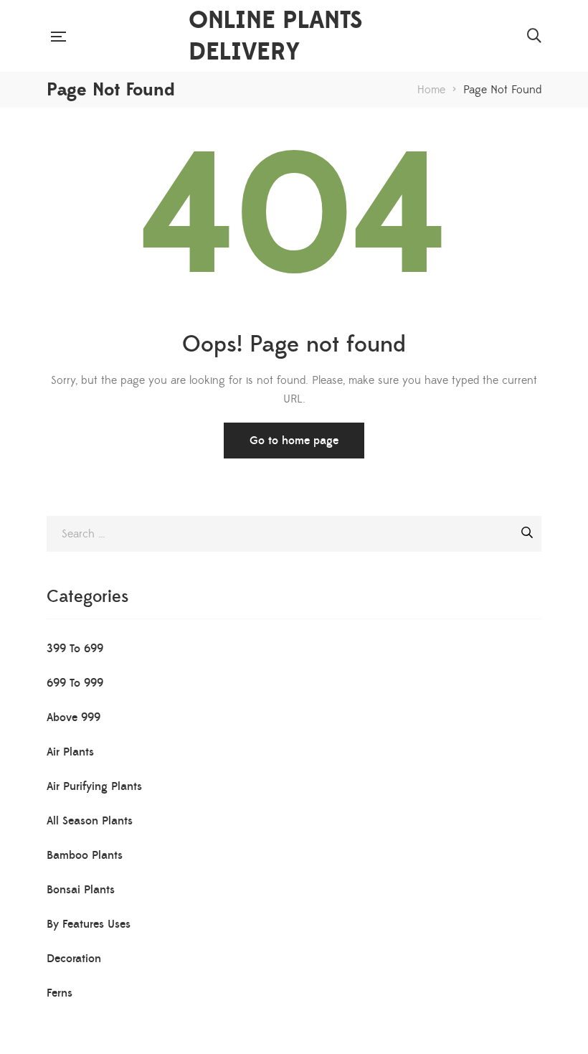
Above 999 (73, 717)
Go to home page (294, 440)
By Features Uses (89, 924)
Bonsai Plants (81, 890)
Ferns (59, 993)
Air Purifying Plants (94, 786)
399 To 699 (75, 648)
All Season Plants (90, 821)
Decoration (74, 958)
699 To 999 (75, 683)
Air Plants (70, 752)
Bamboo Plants (85, 855)
